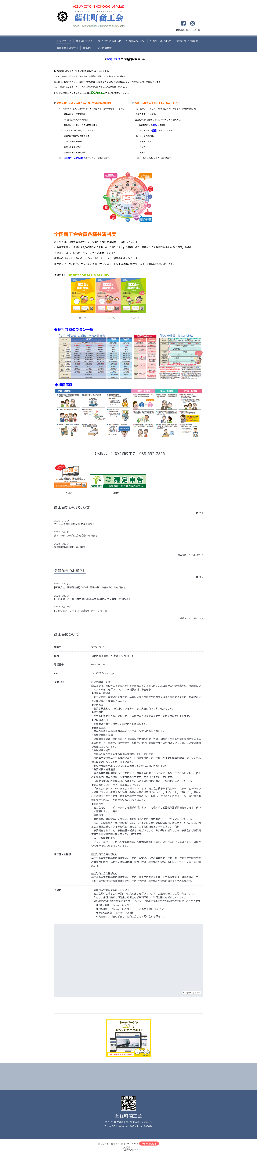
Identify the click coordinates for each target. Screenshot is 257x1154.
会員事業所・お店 (135, 41)
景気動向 (88, 48)
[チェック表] (128, 221)
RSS (200, 513)
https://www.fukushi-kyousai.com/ (88, 274)
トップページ (64, 41)
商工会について (84, 41)
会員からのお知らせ (160, 41)
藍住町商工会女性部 (67, 48)
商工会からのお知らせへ (190, 554)
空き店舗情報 (104, 48)
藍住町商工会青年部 (187, 41)
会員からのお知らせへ (191, 618)
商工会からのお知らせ (109, 41)
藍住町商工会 (128, 1116)
